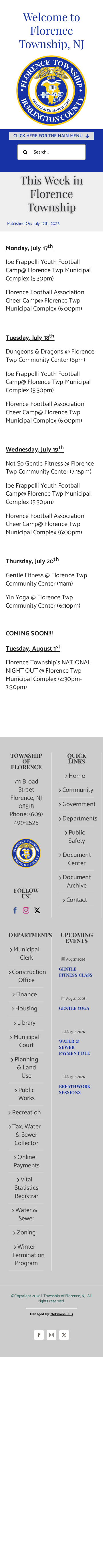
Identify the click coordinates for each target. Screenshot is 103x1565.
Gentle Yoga (74, 1008)
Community (76, 790)
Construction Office (26, 976)
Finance (26, 995)
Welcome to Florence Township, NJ (51, 30)
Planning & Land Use (26, 1068)
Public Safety (76, 837)
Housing (26, 1009)
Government (76, 804)
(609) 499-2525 (28, 818)
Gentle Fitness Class (75, 972)
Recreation (26, 1113)
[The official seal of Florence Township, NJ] (51, 58)
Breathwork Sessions (74, 1089)
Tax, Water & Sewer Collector (26, 1135)
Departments (76, 819)
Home (77, 776)
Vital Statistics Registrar (27, 1188)
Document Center (77, 859)
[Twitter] (37, 910)
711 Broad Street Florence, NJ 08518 (26, 794)
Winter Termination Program (26, 1255)
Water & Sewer (26, 1214)
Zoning (26, 1233)
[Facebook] (15, 910)
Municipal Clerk (26, 954)
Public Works (26, 1094)
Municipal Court (26, 1041)
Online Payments (26, 1161)
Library (26, 1023)
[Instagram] (26, 910)
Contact (76, 900)
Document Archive (77, 881)
